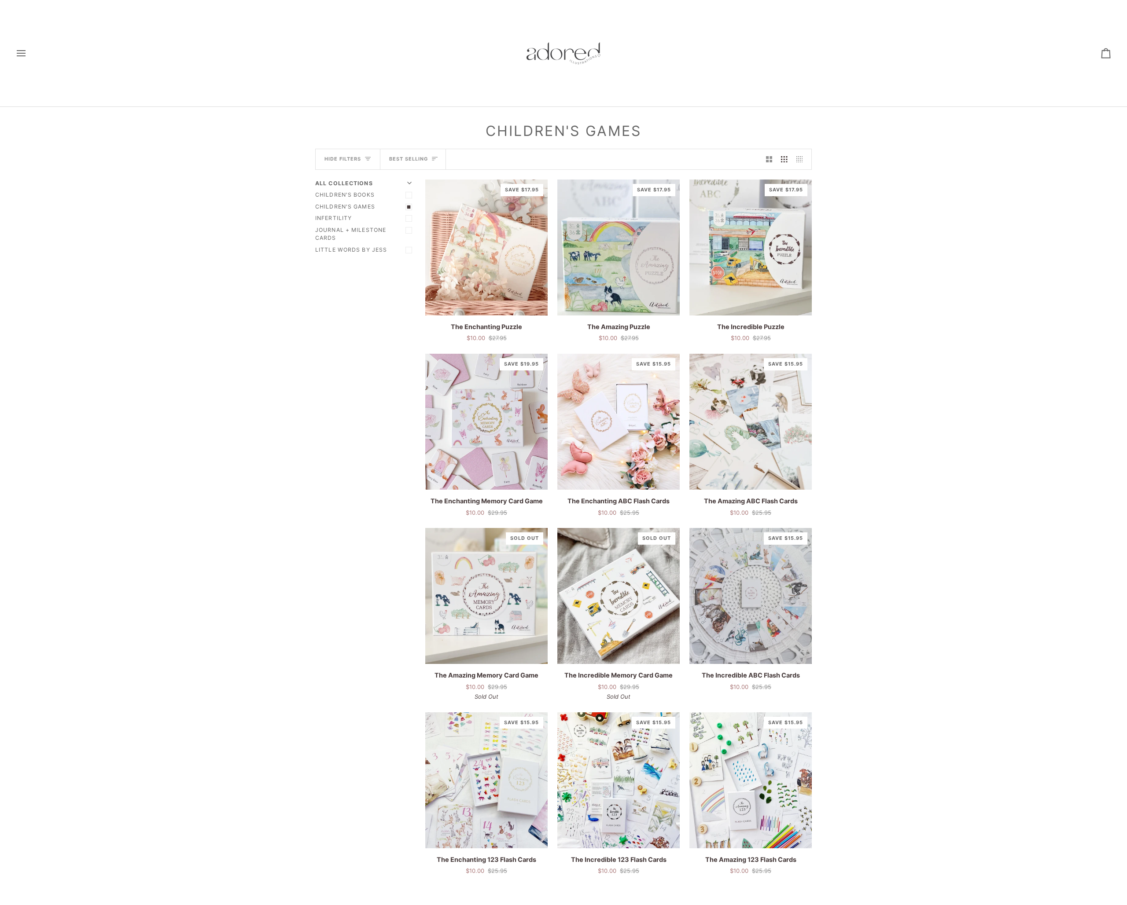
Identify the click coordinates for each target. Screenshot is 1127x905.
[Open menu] (29, 53)
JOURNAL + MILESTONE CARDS (350, 234)
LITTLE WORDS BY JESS (351, 249)
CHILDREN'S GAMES (345, 206)
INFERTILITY (333, 218)
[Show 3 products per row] (784, 159)
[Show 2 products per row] (769, 159)
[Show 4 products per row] (802, 159)
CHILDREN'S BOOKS (345, 194)
